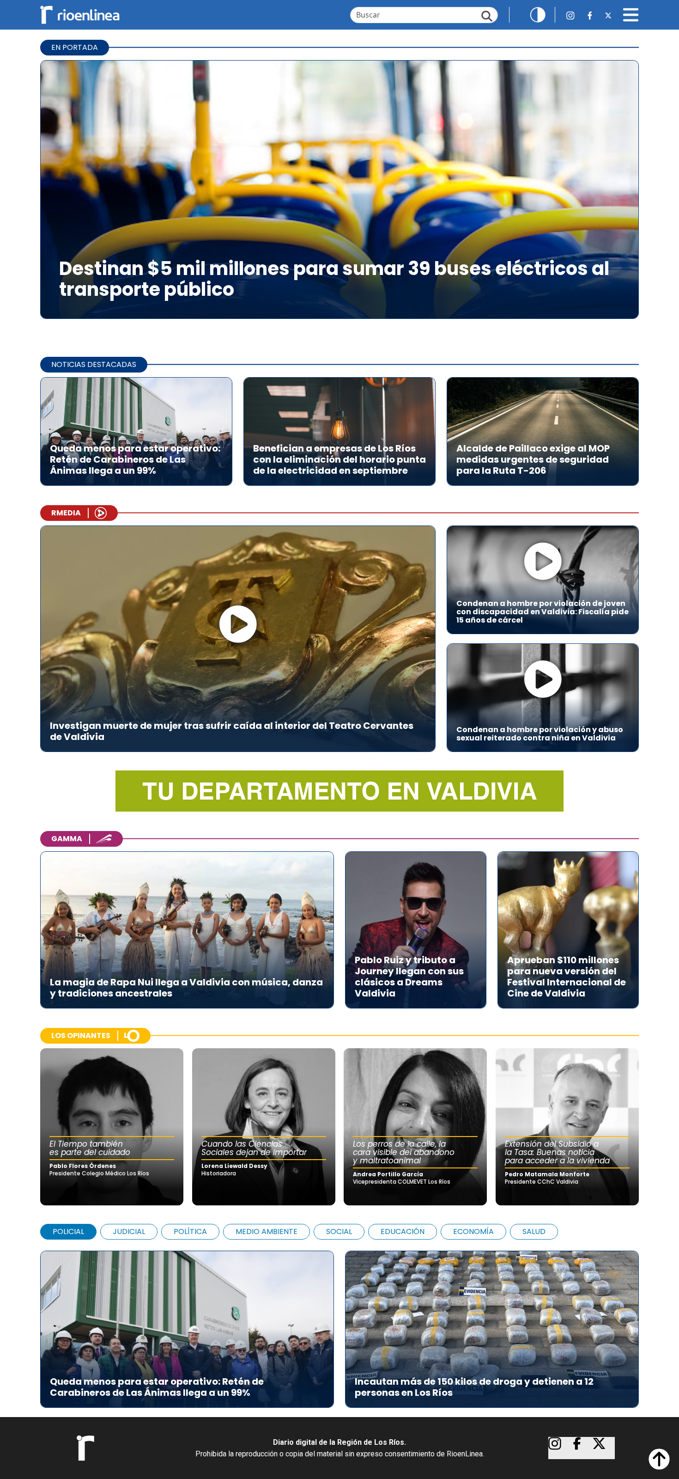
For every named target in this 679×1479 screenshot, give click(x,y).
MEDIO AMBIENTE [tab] (266, 1231)
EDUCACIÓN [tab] (402, 1231)
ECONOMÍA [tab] (473, 1231)
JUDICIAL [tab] (129, 1231)
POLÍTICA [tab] (190, 1231)
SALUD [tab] (534, 1231)
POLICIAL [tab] (68, 1231)
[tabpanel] (339, 1324)
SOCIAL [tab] (339, 1231)
